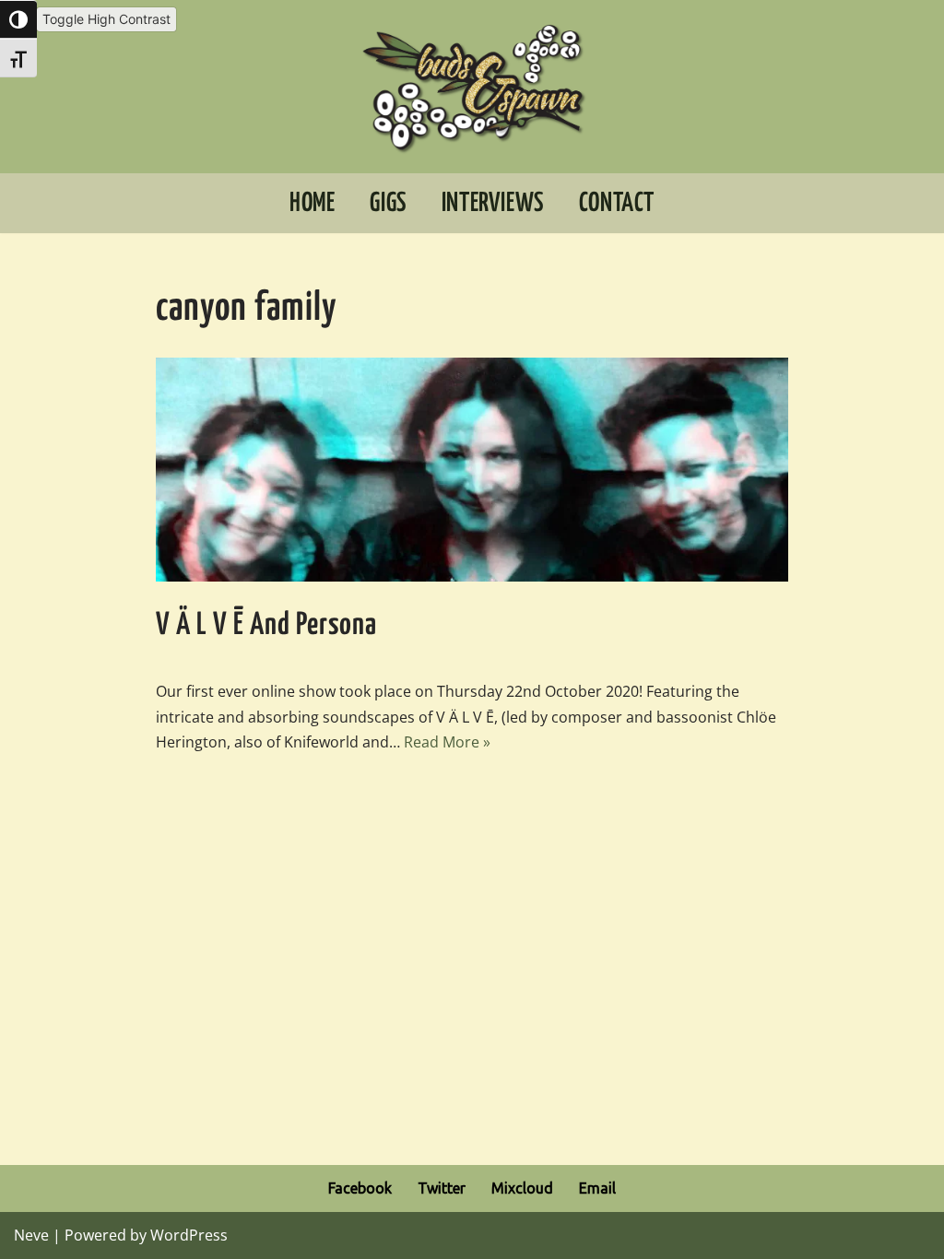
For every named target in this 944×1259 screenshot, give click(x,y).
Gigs (388, 204)
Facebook (360, 1188)
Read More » (447, 742)
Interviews (493, 204)
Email (597, 1188)
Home (312, 204)
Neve (31, 1235)
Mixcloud (522, 1188)
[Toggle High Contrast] (18, 19)
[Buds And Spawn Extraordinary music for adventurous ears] (472, 87)
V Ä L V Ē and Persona (266, 625)
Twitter (442, 1188)
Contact (617, 204)
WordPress (189, 1235)
